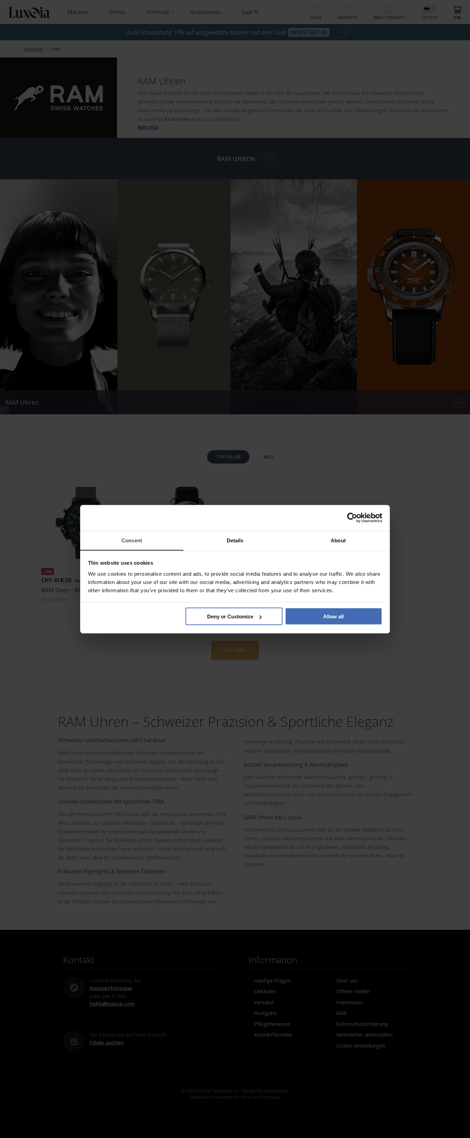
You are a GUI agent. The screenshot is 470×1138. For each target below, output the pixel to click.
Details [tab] (235, 540)
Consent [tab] (131, 540)
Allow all (333, 616)
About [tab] (338, 540)
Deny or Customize (230, 616)
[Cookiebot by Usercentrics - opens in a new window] (352, 518)
